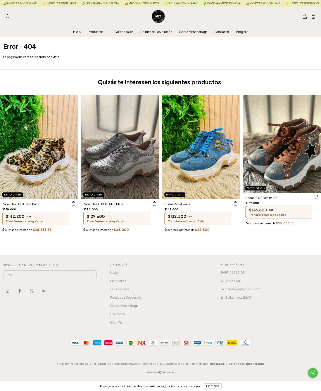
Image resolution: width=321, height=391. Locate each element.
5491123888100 (233, 272)
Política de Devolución (156, 32)
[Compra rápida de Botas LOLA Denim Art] (316, 197)
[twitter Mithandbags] (32, 291)
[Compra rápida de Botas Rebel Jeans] (235, 203)
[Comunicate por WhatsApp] (313, 373)
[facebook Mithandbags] (20, 291)
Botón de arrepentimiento (246, 363)
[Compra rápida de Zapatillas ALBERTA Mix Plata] (154, 203)
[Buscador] (7, 17)
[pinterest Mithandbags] (44, 291)
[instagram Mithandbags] (7, 291)
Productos (96, 32)
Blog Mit (242, 32)
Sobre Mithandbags (193, 32)
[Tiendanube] (160, 373)
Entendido (212, 386)
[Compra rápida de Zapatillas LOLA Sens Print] (73, 203)
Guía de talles (123, 32)
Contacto (221, 32)
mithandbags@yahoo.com (240, 289)
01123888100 (231, 281)
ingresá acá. (217, 363)
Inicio (77, 32)
